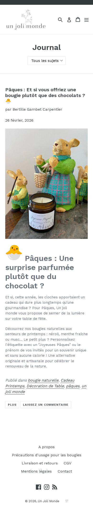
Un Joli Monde (48, 501)
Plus (12, 404)
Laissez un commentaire (45, 404)
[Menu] (86, 19)
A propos (46, 447)
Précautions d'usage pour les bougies (46, 455)
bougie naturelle (43, 380)
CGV (67, 463)
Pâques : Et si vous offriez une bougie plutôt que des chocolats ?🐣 (45, 95)
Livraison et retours (40, 463)
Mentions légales (36, 471)
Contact (65, 471)
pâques (72, 386)
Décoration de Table (45, 386)
